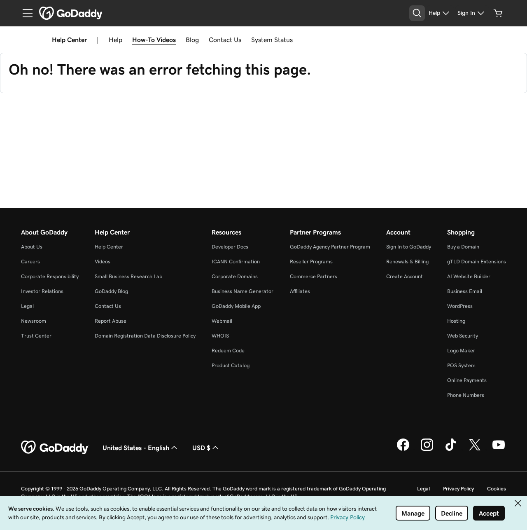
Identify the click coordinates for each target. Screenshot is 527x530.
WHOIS (220, 335)
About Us (31, 246)
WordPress (460, 306)
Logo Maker (461, 350)
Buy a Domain (463, 246)
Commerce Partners (313, 276)
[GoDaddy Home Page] (55, 448)
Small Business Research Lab (128, 276)
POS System (461, 365)
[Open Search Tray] (417, 13)
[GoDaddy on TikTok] (450, 449)
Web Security (462, 335)
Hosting (456, 321)
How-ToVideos (154, 39)
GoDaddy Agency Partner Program (330, 246)
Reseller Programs (311, 261)
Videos (102, 261)
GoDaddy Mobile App (236, 306)
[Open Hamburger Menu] (24, 13)
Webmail (222, 321)
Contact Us (225, 39)
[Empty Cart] (498, 13)
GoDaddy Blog (111, 291)
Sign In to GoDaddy (408, 246)
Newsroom (33, 321)
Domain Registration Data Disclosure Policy (145, 335)
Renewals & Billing (407, 261)
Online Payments (467, 380)
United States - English (136, 447)
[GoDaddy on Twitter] (474, 449)
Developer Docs (230, 246)
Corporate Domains (235, 276)
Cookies (496, 488)
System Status (272, 39)
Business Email (464, 291)
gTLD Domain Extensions (476, 261)
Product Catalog (231, 365)
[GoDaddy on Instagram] (427, 449)
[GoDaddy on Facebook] (403, 449)
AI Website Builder (468, 276)
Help (115, 39)
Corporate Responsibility (50, 276)
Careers (30, 261)
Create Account (404, 276)
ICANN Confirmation (236, 261)
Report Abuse (110, 321)
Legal (27, 306)
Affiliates (300, 291)
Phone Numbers (465, 395)
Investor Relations (42, 291)
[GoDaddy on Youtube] (498, 449)
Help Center (109, 246)
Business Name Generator (242, 291)
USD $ (201, 447)
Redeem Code (228, 350)
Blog (192, 39)
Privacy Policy (458, 488)
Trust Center (36, 335)
